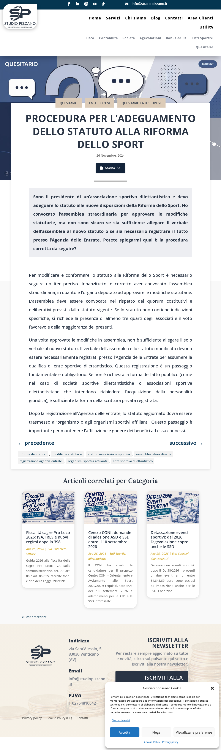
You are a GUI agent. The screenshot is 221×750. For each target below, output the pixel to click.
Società (129, 38)
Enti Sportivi (202, 38)
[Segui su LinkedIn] (77, 3)
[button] (212, 688)
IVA (49, 549)
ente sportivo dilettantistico (133, 461)
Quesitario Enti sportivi (141, 103)
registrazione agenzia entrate (40, 461)
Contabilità (108, 38)
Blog (155, 18)
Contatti (174, 18)
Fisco (90, 38)
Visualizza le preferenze (194, 732)
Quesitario (204, 47)
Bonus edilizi (177, 38)
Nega (156, 732)
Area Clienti (200, 18)
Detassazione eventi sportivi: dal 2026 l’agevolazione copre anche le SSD (169, 539)
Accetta (124, 732)
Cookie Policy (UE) (59, 718)
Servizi (113, 18)
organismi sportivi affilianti (87, 461)
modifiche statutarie (67, 454)
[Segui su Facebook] (68, 3)
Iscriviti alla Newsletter (164, 682)
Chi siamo (135, 18)
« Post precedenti (34, 617)
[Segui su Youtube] (94, 3)
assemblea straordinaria (153, 454)
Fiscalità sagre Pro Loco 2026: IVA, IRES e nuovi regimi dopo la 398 (48, 537)
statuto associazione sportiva (109, 454)
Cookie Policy (152, 742)
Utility (206, 27)
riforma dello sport (33, 454)
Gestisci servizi (121, 720)
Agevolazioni (150, 38)
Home (95, 18)
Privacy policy (170, 742)
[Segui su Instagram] (86, 3)
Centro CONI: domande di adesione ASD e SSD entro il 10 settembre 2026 (109, 539)
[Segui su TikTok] (103, 3)
